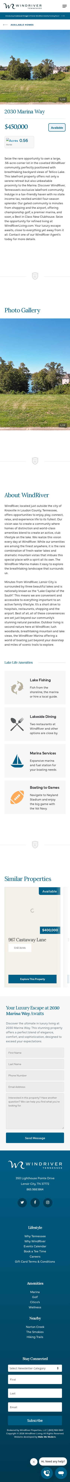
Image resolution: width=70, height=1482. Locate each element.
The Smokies (35, 1332)
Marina (35, 1292)
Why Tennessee (35, 1236)
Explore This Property (32, 979)
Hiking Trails (35, 1337)
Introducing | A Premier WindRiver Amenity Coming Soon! (32, 16)
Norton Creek (35, 1326)
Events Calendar (35, 1246)
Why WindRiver (35, 1241)
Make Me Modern (47, 1436)
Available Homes (22, 24)
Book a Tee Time (35, 1251)
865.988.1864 (35, 1189)
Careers (35, 1256)
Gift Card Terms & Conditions (35, 1261)
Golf (35, 1297)
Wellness (35, 1307)
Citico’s (35, 1302)
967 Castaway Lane (27, 940)
